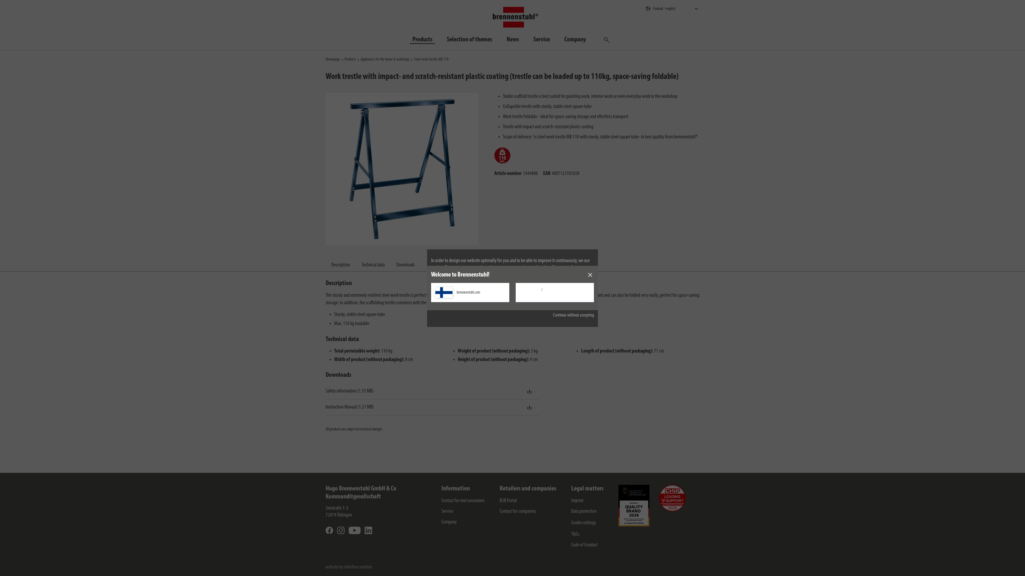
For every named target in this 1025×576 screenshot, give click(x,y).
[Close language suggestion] (590, 275)
